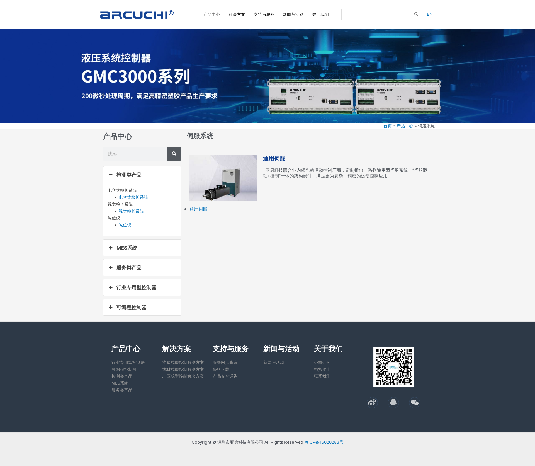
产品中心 (211, 14)
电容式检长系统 (133, 197)
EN (429, 14)
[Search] (416, 14)
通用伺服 (198, 209)
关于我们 (320, 14)
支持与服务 (264, 14)
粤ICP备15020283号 (324, 442)
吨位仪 (125, 225)
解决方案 (236, 14)
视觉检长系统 (131, 211)
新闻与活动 (293, 14)
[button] (142, 174)
